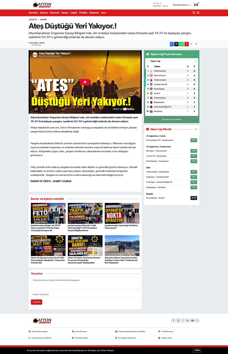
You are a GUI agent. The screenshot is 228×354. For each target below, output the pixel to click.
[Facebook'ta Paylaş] (172, 44)
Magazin (94, 13)
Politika (83, 13)
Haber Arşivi (167, 338)
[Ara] (194, 13)
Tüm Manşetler (81, 338)
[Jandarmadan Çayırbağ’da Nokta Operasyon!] (122, 213)
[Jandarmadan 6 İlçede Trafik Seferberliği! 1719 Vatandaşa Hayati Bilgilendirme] (85, 213)
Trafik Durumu (167, 332)
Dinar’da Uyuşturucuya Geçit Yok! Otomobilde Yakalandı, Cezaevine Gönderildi (48, 260)
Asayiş (43, 20)
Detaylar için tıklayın (172, 119)
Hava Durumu (81, 332)
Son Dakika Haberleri (127, 338)
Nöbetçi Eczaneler (40, 332)
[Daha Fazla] (186, 44)
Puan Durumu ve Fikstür (41, 338)
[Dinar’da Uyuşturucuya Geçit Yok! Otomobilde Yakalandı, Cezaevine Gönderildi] (48, 245)
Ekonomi (54, 13)
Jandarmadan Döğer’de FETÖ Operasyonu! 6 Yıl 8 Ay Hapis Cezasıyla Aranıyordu (45, 228)
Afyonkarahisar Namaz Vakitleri (132, 332)
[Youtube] (192, 320)
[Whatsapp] (197, 320)
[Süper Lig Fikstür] (196, 129)
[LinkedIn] (188, 320)
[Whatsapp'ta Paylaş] (181, 44)
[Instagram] (183, 320)
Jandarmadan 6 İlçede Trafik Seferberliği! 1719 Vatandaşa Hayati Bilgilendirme (82, 228)
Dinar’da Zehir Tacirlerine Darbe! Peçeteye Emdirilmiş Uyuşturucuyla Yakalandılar (84, 260)
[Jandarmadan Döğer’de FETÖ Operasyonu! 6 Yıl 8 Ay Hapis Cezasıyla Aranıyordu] (48, 213)
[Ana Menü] (198, 13)
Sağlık (73, 13)
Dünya (64, 13)
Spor (103, 13)
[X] (178, 320)
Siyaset (44, 13)
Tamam (197, 350)
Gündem (33, 13)
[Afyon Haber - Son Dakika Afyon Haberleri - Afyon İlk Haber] (42, 5)
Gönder (37, 302)
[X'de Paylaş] (176, 44)
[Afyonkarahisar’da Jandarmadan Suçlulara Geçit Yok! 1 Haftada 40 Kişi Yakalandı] (122, 245)
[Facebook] (173, 320)
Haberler (33, 20)
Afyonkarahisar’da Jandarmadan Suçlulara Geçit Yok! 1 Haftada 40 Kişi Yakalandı (121, 260)
